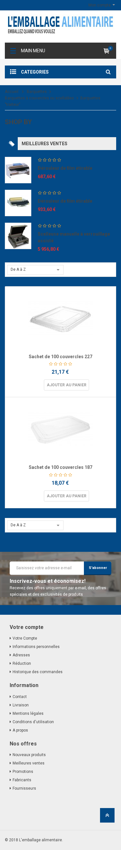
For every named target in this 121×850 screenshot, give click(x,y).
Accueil (11, 91)
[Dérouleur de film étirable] (18, 169)
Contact (20, 696)
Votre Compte (25, 638)
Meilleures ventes (29, 763)
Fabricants (22, 780)
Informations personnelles (36, 646)
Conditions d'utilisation (33, 722)
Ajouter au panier (66, 385)
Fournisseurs (24, 788)
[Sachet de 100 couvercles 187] (60, 429)
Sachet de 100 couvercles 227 (60, 356)
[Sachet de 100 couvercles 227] (60, 319)
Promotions (23, 771)
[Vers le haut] (107, 817)
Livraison (21, 705)
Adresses (21, 655)
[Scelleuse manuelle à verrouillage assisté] (18, 235)
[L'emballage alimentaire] (60, 27)
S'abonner (98, 568)
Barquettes (37, 91)
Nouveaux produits (29, 755)
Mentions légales (28, 713)
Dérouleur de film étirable (65, 168)
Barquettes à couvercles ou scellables (39, 98)
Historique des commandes (38, 672)
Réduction (22, 663)
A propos (20, 730)
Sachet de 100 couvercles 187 (60, 467)
